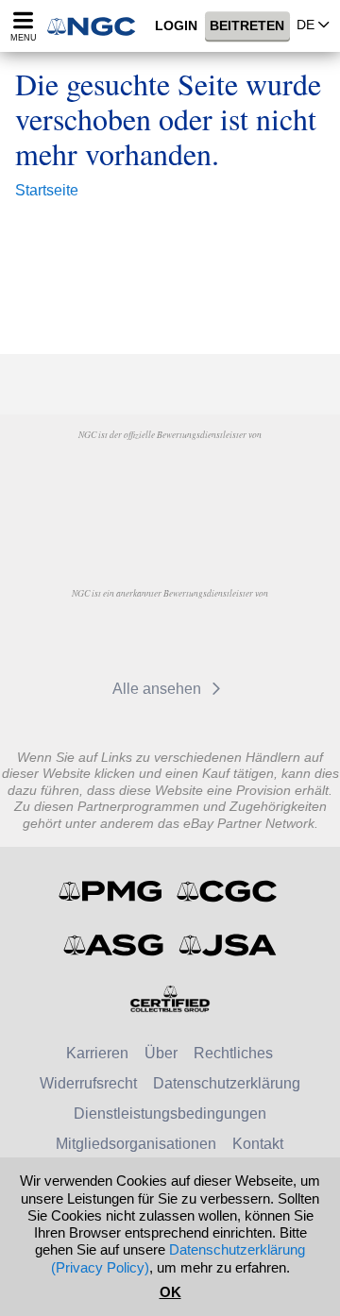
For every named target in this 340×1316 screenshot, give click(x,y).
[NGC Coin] (97, 26)
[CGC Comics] (228, 891)
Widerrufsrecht (88, 1083)
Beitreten (247, 26)
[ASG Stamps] (114, 945)
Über (161, 1053)
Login (176, 26)
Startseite (46, 190)
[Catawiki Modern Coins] (210, 636)
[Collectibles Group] (170, 999)
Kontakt (257, 1144)
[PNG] (218, 478)
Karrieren (97, 1053)
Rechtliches (233, 1053)
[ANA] (121, 478)
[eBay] (122, 636)
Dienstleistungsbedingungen (170, 1113)
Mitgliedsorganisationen (136, 1144)
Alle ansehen (158, 689)
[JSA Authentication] (228, 945)
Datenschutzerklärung (226, 1083)
